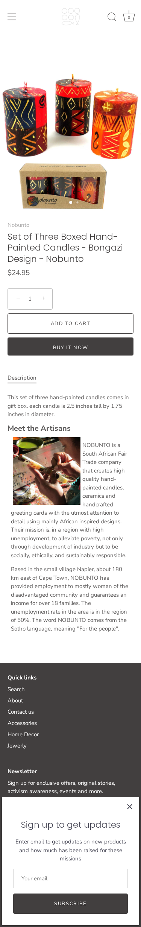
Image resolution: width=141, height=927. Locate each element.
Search (16, 689)
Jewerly (17, 745)
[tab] (26, 378)
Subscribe (70, 903)
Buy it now (70, 347)
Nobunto (18, 225)
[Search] (112, 18)
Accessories (22, 723)
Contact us (21, 712)
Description (22, 377)
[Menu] (12, 17)
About (15, 700)
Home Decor (23, 734)
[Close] (129, 806)
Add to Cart (71, 323)
